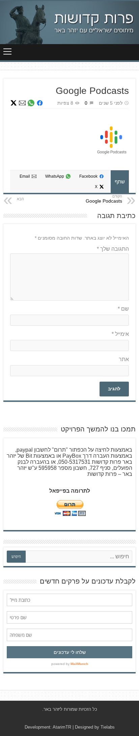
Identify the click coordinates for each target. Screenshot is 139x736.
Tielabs (108, 727)
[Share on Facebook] (39, 103)
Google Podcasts (104, 201)
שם (123, 309)
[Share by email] (22, 103)
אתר (124, 359)
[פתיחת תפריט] (7, 51)
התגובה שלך (113, 249)
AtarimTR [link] (62, 727)
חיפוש (16, 556)
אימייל (120, 334)
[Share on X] (13, 103)
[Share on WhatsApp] (31, 103)
